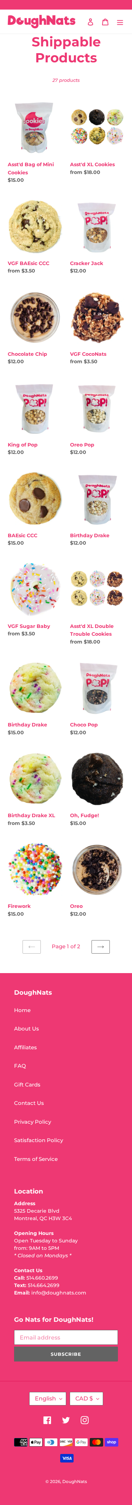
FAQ (20, 1065)
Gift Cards (27, 1084)
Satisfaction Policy (38, 1140)
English (45, 1398)
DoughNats (74, 1481)
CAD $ (84, 1398)
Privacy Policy (32, 1121)
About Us (26, 1028)
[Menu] (120, 21)
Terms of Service (36, 1159)
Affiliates (25, 1047)
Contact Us (29, 1103)
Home (22, 1010)
